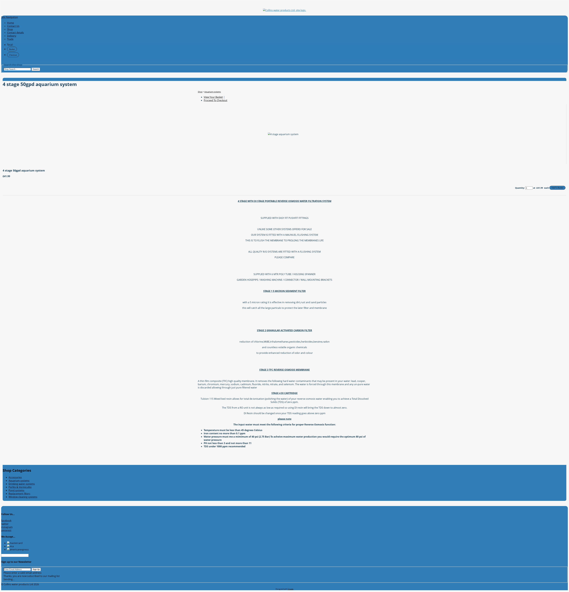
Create (290, 589)
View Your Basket (213, 97)
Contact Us (13, 26)
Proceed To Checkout (215, 100)
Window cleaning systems (23, 496)
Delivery (11, 35)
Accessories (15, 477)
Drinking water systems (22, 483)
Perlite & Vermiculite (20, 487)
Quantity (519, 187)
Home (10, 22)
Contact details (15, 32)
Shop (10, 29)
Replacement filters (19, 493)
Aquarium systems (212, 91)
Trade (10, 39)
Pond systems (16, 490)
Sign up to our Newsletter (16, 561)
